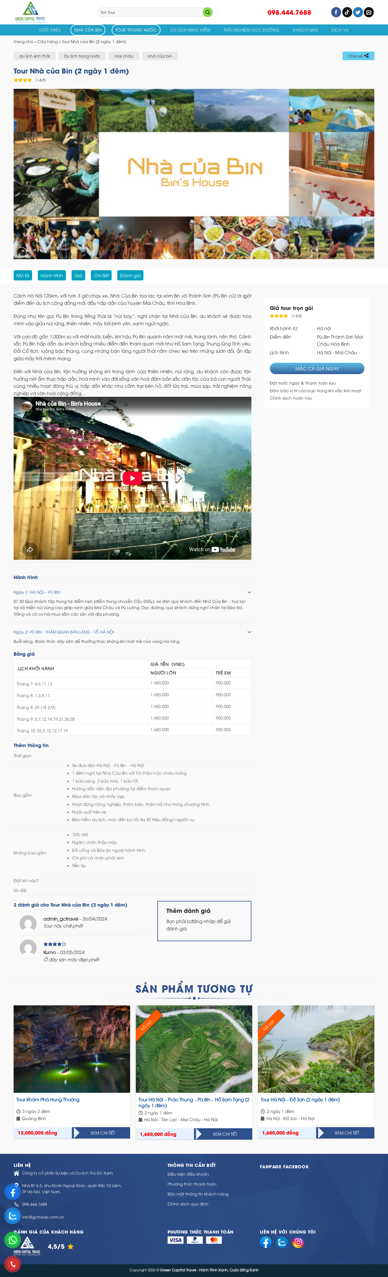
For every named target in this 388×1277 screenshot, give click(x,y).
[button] (132, 344)
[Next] (360, 174)
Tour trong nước (136, 29)
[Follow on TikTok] (347, 12)
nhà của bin (160, 55)
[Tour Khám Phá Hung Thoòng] (72, 1049)
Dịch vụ (340, 29)
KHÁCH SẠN (305, 29)
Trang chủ (23, 41)
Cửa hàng (47, 41)
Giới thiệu (50, 29)
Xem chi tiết (103, 1132)
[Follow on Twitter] (358, 12)
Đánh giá (130, 275)
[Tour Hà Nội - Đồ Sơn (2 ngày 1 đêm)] (316, 1049)
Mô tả (22, 275)
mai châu (123, 55)
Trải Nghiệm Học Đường (251, 29)
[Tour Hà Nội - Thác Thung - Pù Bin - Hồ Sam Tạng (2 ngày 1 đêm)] (194, 1049)
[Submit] (207, 12)
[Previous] (28, 174)
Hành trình (52, 275)
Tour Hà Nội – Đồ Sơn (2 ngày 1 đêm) (300, 1099)
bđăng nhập (201, 921)
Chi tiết (101, 275)
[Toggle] (245, 298)
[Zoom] (21, 252)
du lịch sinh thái (34, 55)
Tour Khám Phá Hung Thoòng (48, 1099)
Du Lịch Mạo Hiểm (190, 29)
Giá (78, 275)
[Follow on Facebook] (336, 12)
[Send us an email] (369, 12)
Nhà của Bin (88, 29)
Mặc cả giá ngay (317, 368)
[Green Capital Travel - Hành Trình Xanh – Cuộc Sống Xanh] (51, 12)
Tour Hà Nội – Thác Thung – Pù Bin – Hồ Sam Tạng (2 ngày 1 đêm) (194, 1102)
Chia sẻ (355, 55)
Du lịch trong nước (82, 55)
